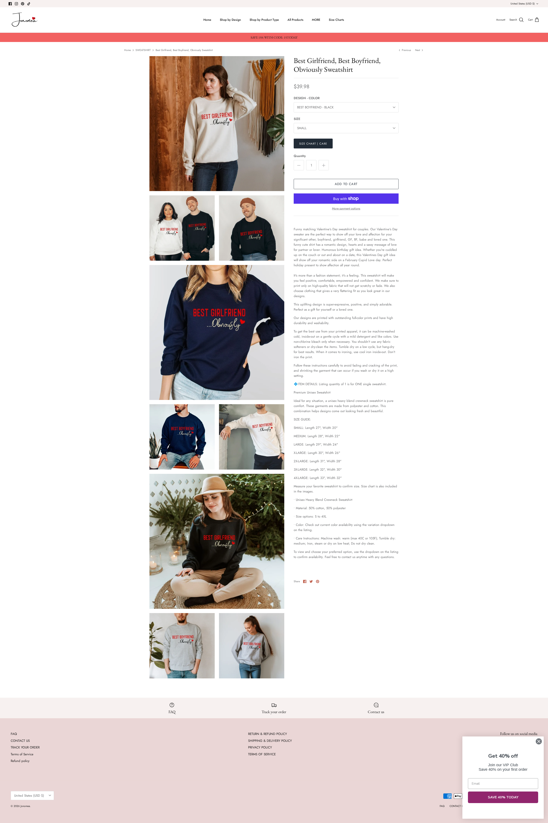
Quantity (300, 156)
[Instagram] (16, 3)
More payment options (346, 208)
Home (207, 20)
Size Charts (336, 20)
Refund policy (20, 761)
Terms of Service (22, 754)
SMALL (302, 128)
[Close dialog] (539, 741)
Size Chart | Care (313, 144)
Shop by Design (230, 20)
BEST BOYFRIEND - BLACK (315, 107)
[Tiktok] (28, 3)
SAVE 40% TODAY (503, 797)
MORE (316, 20)
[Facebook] (10, 3)
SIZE (297, 119)
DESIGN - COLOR (307, 98)
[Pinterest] (22, 3)
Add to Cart (346, 184)
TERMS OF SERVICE (262, 754)
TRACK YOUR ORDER (25, 747)
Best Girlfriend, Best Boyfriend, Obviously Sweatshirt (184, 50)
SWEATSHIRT (143, 50)
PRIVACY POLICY (260, 747)
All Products (295, 20)
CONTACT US (20, 740)
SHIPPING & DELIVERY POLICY (270, 740)
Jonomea (25, 806)
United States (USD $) (523, 4)
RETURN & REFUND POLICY (267, 734)
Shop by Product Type (264, 20)
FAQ (14, 734)
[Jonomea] (25, 20)
